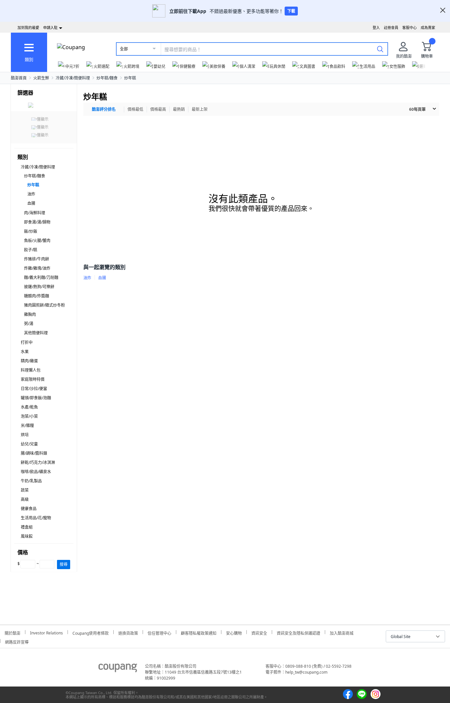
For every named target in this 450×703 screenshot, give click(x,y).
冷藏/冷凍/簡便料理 (73, 78)
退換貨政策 (128, 632)
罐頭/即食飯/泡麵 (36, 398)
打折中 (27, 342)
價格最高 (158, 109)
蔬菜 (25, 490)
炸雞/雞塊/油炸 (37, 268)
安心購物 (234, 632)
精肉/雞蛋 (29, 361)
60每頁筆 (417, 109)
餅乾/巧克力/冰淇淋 (38, 462)
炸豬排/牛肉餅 (36, 259)
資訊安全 (259, 632)
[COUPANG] (117, 669)
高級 (25, 499)
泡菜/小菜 (29, 416)
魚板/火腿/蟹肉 (37, 240)
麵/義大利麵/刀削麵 (41, 277)
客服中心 (409, 27)
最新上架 (200, 109)
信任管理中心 (159, 632)
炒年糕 (130, 78)
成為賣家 (428, 27)
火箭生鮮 (41, 78)
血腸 (31, 203)
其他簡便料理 (36, 333)
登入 (376, 27)
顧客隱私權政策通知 (198, 632)
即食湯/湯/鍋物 (37, 222)
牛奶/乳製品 (31, 481)
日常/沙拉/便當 (34, 388)
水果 (25, 351)
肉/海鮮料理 (34, 213)
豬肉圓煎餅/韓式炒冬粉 (44, 305)
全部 (124, 49)
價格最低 (135, 109)
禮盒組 (27, 527)
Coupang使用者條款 (90, 632)
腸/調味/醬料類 (34, 453)
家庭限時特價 (32, 379)
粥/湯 (28, 323)
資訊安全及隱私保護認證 (298, 632)
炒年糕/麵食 (107, 78)
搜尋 (64, 564)
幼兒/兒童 (29, 444)
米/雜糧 (27, 425)
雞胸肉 (30, 314)
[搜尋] (380, 49)
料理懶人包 (31, 370)
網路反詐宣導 (17, 641)
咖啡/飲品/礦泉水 (36, 471)
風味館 (27, 536)
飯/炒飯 (30, 231)
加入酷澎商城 (341, 632)
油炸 (31, 194)
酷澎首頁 (19, 78)
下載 (291, 11)
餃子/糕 (30, 250)
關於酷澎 (12, 632)
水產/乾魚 (29, 407)
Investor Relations (46, 632)
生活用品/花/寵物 (36, 518)
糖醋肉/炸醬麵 (36, 296)
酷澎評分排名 (104, 109)
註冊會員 (391, 27)
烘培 (25, 435)
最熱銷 (179, 109)
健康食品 (29, 508)
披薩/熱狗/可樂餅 (39, 287)
